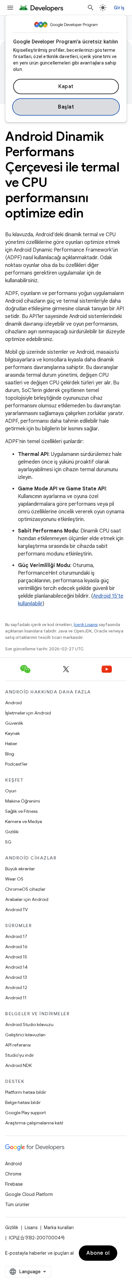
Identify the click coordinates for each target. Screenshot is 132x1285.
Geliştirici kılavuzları (25, 1035)
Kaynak (12, 733)
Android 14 (16, 967)
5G (8, 842)
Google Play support (25, 1112)
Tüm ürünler (17, 1204)
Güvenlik (14, 723)
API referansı (18, 1045)
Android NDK (18, 1065)
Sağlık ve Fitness (21, 811)
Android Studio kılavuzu (29, 1024)
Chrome (13, 1174)
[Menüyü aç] (10, 7)
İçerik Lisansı (86, 624)
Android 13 (16, 977)
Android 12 (16, 987)
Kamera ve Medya (23, 821)
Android (13, 703)
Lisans (31, 1227)
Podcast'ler (16, 764)
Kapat (66, 86)
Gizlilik (12, 832)
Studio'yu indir (19, 1055)
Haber (11, 743)
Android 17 (16, 936)
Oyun (10, 791)
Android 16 (16, 946)
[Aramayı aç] (91, 7)
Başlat (66, 107)
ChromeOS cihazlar (25, 889)
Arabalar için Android (26, 899)
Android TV (16, 909)
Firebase (14, 1184)
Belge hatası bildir (23, 1102)
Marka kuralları (59, 1227)
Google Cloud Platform (29, 1194)
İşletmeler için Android (28, 713)
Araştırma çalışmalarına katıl (34, 1123)
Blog (9, 754)
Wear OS (14, 879)
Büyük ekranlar (20, 869)
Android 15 (16, 957)
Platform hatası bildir (25, 1092)
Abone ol (98, 1253)
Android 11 (16, 998)
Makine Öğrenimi (22, 801)
